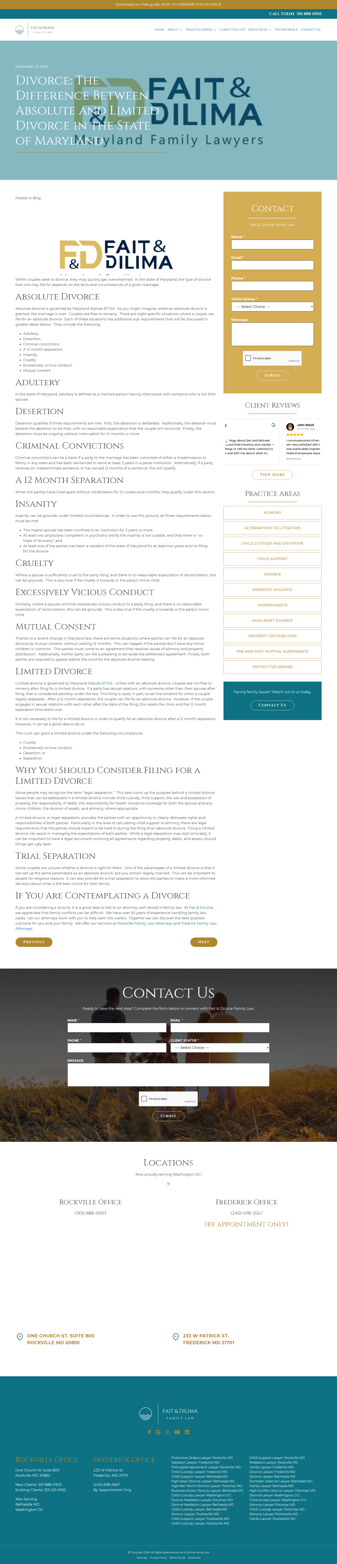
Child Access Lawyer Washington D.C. (278, 1500)
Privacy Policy (158, 1557)
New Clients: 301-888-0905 (38, 1485)
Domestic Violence (272, 590)
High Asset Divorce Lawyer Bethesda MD (203, 1481)
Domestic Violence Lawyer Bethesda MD (280, 1481)
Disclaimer (194, 1557)
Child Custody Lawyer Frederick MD (199, 1472)
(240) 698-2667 (106, 1485)
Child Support (272, 559)
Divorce (272, 574)
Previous (34, 942)
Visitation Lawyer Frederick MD (195, 1462)
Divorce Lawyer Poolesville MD (195, 1514)
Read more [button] (238, 459)
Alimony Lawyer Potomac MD (272, 1505)
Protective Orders (273, 667)
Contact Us (311, 29)
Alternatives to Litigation (273, 528)
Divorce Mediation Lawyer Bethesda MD (202, 1505)
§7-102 (107, 683)
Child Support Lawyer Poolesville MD (200, 1519)
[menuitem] (159, 30)
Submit (272, 375)
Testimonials (286, 29)
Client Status (244, 299)
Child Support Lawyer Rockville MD (277, 1458)
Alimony (272, 512)
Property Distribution (272, 636)
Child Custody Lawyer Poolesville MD (200, 1523)
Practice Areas (199, 29)
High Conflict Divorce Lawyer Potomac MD (282, 1491)
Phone (238, 278)
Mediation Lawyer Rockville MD (273, 1462)
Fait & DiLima (201, 907)
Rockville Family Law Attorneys (145, 923)
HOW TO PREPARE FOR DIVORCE (191, 4)
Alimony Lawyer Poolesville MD (273, 1514)
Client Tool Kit (232, 29)
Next (204, 942)
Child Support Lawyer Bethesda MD (199, 1476)
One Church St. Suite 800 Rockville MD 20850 (61, 1339)
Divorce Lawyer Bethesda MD (272, 1476)
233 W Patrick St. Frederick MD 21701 (208, 1339)
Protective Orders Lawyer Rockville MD (202, 1458)
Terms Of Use (177, 1557)
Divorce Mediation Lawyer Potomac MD (202, 1500)
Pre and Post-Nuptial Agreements (273, 651)
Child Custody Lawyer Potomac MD (277, 1509)
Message (239, 320)
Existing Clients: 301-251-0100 (40, 1490)
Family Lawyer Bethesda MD (271, 1486)
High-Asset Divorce (272, 620)
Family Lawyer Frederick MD (271, 1467)
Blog (37, 198)
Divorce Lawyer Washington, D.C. (274, 1495)
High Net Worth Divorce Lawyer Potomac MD (206, 1486)
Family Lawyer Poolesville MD (272, 1519)
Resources (258, 29)
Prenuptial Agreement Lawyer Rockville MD (206, 1467)
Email (237, 258)
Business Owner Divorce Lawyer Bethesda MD (207, 1491)
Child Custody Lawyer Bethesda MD (199, 1509)
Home (159, 29)
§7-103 (109, 309)
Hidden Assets (272, 605)
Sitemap (142, 1557)
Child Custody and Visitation (272, 543)
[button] (227, 442)
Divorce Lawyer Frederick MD (272, 1472)
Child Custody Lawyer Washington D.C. (201, 1495)
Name (238, 237)
